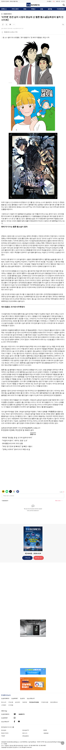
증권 (24, 9)
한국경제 (3, 730)
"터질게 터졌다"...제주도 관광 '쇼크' (14, 441)
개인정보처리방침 (34, 702)
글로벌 (50, 9)
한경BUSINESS (8, 14)
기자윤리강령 (44, 702)
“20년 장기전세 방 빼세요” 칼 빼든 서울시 (17, 446)
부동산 (33, 9)
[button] (63, 1)
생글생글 (46, 733)
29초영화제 (25, 736)
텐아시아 (24, 733)
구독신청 (27, 558)
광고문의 (17, 702)
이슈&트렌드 (61, 9)
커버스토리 (15, 9)
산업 (41, 9)
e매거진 (58, 1)
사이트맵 (10, 705)
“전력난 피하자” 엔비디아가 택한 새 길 (16, 449)
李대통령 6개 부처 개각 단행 (12, 443)
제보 (54, 1)
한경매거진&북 (5, 1)
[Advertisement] (33, 591)
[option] (33, 628)
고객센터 (3, 705)
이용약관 (24, 702)
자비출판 (49, 1)
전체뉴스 (4, 9)
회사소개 (3, 702)
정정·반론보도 (54, 702)
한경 (5, 698)
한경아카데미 (5, 733)
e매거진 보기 (38, 558)
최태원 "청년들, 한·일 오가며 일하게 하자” (17, 438)
